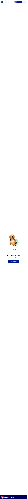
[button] (18, 2)
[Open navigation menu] (25, 2)
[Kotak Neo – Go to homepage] (5, 2)
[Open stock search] (23, 2)
